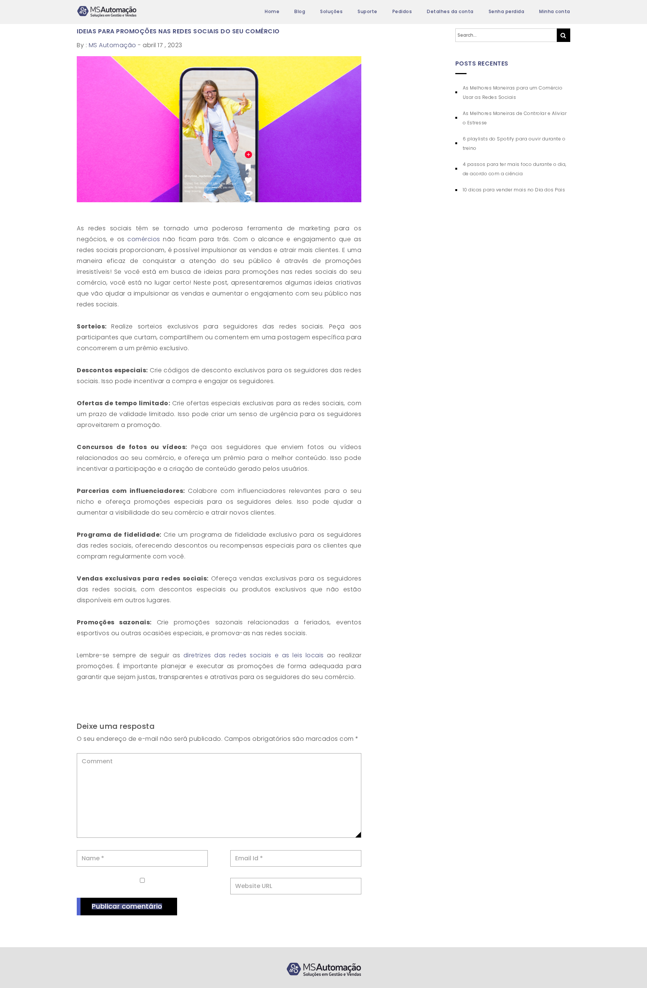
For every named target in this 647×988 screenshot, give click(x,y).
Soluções (331, 11)
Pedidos (402, 11)
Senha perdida (507, 11)
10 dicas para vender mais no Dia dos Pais (514, 190)
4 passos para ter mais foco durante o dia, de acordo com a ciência (514, 169)
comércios (142, 239)
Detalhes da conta (450, 11)
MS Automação (112, 45)
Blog (299, 11)
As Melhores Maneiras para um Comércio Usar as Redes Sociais (513, 92)
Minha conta (554, 11)
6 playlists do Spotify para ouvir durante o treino (514, 143)
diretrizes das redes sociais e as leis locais (255, 655)
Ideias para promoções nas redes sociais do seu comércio (178, 31)
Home (272, 11)
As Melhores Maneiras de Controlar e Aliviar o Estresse (515, 118)
